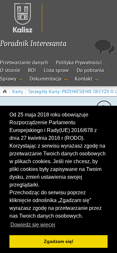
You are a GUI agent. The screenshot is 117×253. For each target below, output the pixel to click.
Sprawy (8, 78)
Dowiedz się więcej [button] (32, 224)
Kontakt (83, 78)
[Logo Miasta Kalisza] (19, 17)
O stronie (10, 70)
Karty (17, 91)
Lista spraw (56, 70)
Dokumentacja (45, 78)
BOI (32, 70)
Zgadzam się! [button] (58, 241)
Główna (4, 91)
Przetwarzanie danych (24, 62)
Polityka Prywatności (79, 62)
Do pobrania (90, 70)
